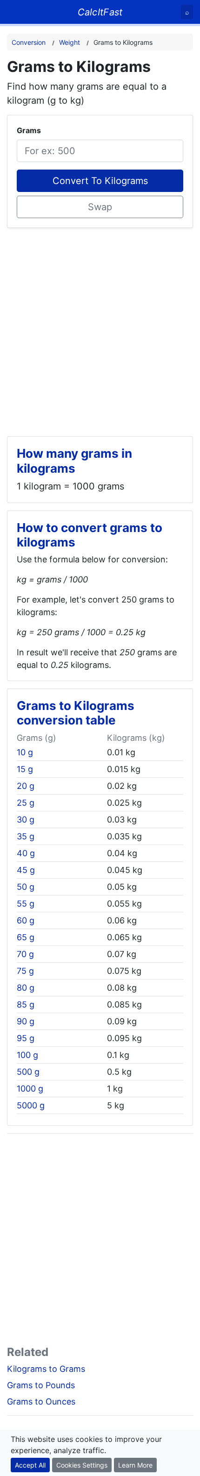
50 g (25, 887)
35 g (25, 836)
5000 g (31, 1105)
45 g (26, 870)
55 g (25, 903)
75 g (25, 971)
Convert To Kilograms (100, 180)
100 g (27, 1055)
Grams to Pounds (41, 1385)
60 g (25, 920)
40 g (26, 853)
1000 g (30, 1088)
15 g (25, 769)
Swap (100, 207)
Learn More (135, 1465)
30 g (25, 819)
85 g (25, 1004)
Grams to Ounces (41, 1401)
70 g (25, 954)
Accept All (30, 1465)
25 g (25, 803)
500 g (28, 1072)
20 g (25, 786)
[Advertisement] (100, 328)
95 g (25, 1038)
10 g (25, 752)
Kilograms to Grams (46, 1369)
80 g (25, 988)
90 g (25, 1021)
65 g (25, 937)
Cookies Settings (81, 1465)
